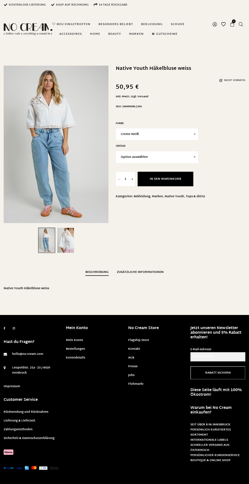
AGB (131, 357)
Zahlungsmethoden (18, 429)
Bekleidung (142, 196)
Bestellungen (75, 349)
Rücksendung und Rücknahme (26, 412)
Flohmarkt (135, 384)
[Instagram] (14, 328)
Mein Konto (74, 340)
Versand (142, 96)
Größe (120, 146)
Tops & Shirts (195, 196)
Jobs (131, 375)
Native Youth (174, 196)
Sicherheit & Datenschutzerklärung (29, 438)
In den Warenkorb (165, 179)
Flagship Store (138, 340)
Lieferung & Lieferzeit (19, 420)
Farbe (120, 123)
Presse (133, 366)
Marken (157, 196)
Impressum (12, 386)
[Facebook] (4, 328)
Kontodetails (75, 357)
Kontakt (134, 349)
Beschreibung (97, 272)
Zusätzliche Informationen (140, 272)
